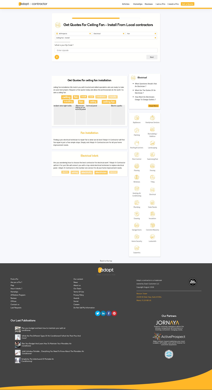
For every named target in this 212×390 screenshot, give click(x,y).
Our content (78, 279)
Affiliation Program (18, 295)
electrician (101, 172)
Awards (76, 298)
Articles (125, 4)
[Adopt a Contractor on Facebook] (109, 314)
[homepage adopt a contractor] (33, 4)
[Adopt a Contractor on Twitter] (97, 314)
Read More (153, 105)
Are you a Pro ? (16, 282)
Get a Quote (187, 4)
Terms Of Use (79, 292)
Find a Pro (14, 279)
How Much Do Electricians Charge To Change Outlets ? (145, 98)
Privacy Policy (79, 295)
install (83, 97)
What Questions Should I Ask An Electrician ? (146, 85)
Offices (13, 301)
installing (68, 102)
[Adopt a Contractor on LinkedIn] (103, 314)
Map (12, 285)
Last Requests (16, 308)
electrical (113, 172)
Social (76, 301)
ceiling (66, 97)
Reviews (149, 4)
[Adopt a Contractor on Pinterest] (114, 314)
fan (76, 97)
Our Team (77, 289)
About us (77, 285)
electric (65, 172)
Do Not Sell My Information (84, 308)
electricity (87, 172)
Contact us (15, 305)
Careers (77, 305)
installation (101, 97)
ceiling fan (109, 102)
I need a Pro (173, 4)
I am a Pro (160, 4)
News (76, 282)
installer (112, 97)
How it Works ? (16, 289)
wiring (75, 172)
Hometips (137, 4)
